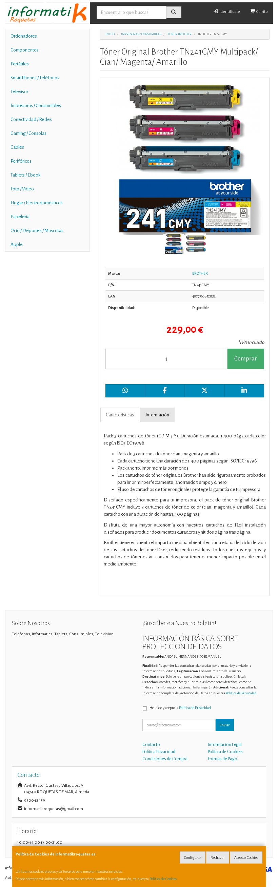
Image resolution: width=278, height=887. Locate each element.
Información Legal (225, 744)
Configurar (192, 857)
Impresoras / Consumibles (36, 105)
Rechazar (218, 857)
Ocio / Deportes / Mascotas (37, 230)
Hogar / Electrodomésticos (37, 202)
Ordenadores (24, 36)
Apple (17, 244)
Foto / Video (22, 188)
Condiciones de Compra (164, 759)
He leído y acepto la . (181, 708)
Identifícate (229, 11)
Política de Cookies (163, 879)
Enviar (225, 725)
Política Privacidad (158, 751)
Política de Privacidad (241, 693)
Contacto (151, 744)
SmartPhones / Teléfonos (35, 77)
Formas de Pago (222, 759)
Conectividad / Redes (31, 119)
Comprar (245, 358)
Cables (17, 147)
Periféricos (21, 161)
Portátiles (20, 63)
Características (120, 414)
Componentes (25, 50)
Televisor (19, 91)
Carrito (262, 11)
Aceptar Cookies (246, 857)
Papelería (20, 216)
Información (157, 414)
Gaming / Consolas (28, 133)
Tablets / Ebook (25, 175)
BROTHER (200, 273)
